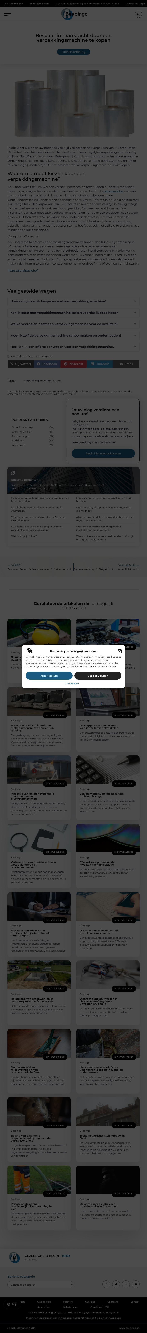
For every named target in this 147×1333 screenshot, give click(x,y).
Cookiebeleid (72, 683)
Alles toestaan (49, 675)
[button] (119, 651)
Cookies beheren (98, 675)
